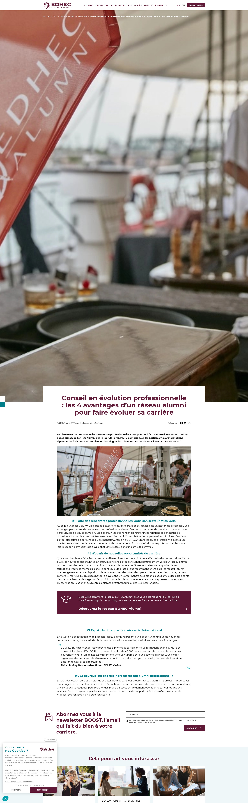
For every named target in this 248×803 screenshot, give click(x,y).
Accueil (46, 16)
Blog (55, 16)
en (183, 5)
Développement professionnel (91, 423)
